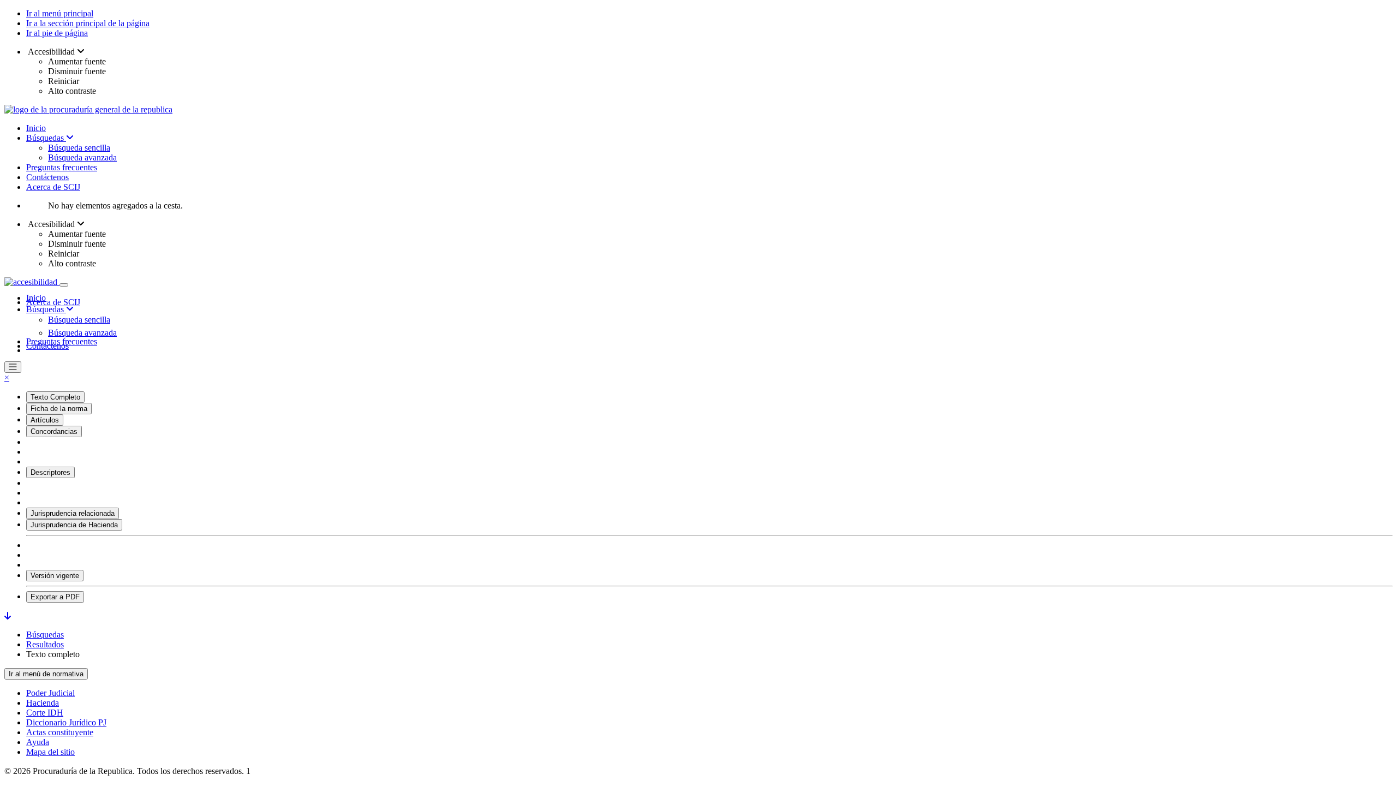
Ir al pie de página (57, 33)
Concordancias (54, 431)
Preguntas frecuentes (61, 167)
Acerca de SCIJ (53, 187)
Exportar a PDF (55, 597)
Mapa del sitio (50, 752)
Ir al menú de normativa (46, 674)
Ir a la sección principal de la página (88, 23)
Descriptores (50, 472)
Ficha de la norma (59, 408)
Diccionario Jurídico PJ (66, 722)
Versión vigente (55, 575)
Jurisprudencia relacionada (73, 513)
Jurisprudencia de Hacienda (74, 525)
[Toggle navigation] (63, 285)
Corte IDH (44, 712)
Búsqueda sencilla (79, 147)
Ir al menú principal (59, 13)
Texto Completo (55, 397)
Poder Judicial (50, 693)
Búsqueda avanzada (82, 157)
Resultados (45, 644)
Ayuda (37, 742)
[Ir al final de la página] (7, 616)
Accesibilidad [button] (51, 51)
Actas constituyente (59, 732)
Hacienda (42, 702)
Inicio (36, 128)
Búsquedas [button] (46, 309)
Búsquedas (46, 137)
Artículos (45, 420)
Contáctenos (47, 177)
